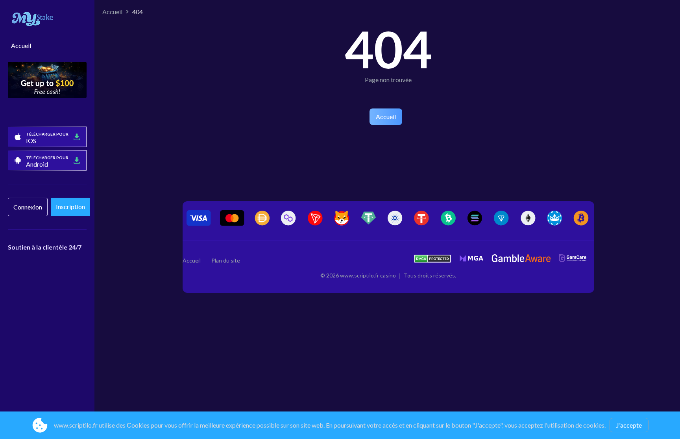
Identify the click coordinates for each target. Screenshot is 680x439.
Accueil (21, 45)
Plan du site (225, 260)
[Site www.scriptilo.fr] (47, 20)
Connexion (27, 207)
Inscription (70, 206)
